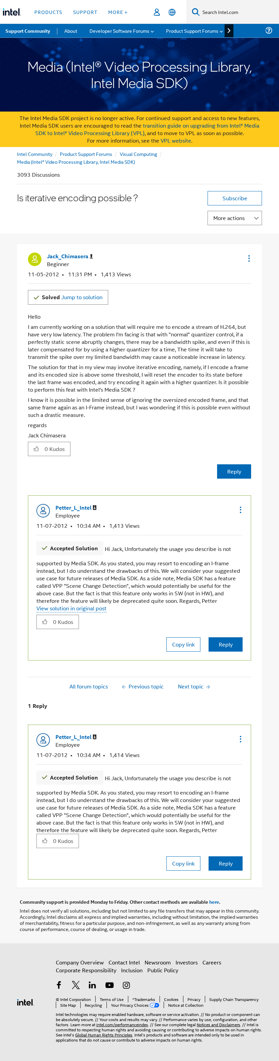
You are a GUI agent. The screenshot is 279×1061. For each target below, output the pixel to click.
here (214, 901)
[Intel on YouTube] (109, 986)
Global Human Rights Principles (103, 1034)
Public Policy (162, 970)
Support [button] (85, 11)
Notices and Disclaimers (218, 1024)
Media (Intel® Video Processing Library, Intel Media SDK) (76, 161)
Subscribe (235, 198)
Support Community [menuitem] (27, 30)
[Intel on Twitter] (76, 986)
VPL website (176, 140)
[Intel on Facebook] (59, 986)
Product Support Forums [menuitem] (192, 30)
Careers (211, 962)
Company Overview (80, 962)
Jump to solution (72, 297)
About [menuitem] (70, 30)
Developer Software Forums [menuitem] (119, 30)
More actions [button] (229, 218)
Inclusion (132, 970)
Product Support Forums (86, 153)
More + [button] (118, 11)
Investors (187, 962)
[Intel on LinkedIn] (92, 986)
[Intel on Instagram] (126, 986)
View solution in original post (71, 608)
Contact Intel (124, 962)
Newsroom (158, 962)
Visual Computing (138, 153)
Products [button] (48, 11)
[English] (172, 12)
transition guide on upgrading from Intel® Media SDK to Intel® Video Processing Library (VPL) (147, 129)
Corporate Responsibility (86, 970)
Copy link (183, 644)
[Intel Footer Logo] (25, 1001)
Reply (234, 471)
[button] (248, 258)
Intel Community (34, 153)
